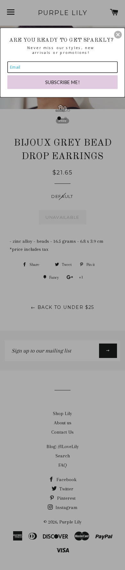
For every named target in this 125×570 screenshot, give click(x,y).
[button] (118, 34)
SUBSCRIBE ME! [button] (62, 82)
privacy (62, 120)
